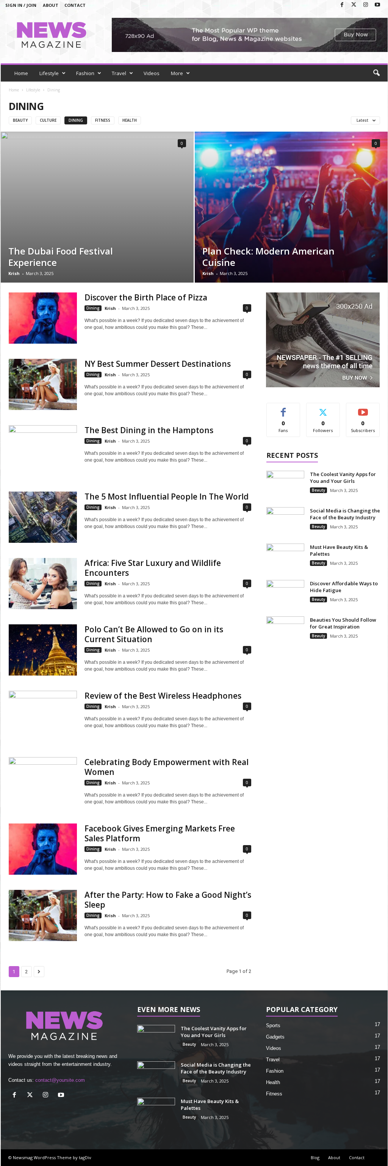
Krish (14, 273)
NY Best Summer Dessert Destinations (157, 363)
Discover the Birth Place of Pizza (145, 297)
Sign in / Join (20, 5)
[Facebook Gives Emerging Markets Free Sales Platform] (43, 849)
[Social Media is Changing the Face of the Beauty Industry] (285, 521)
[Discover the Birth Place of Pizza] (43, 318)
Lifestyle (49, 73)
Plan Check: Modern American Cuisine (268, 257)
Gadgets (275, 1037)
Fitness (102, 120)
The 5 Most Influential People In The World (166, 496)
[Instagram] (365, 5)
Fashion (85, 73)
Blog (315, 1157)
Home (21, 73)
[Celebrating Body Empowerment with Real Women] (43, 782)
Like (283, 409)
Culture (48, 120)
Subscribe (363, 409)
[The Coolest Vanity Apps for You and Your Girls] (285, 485)
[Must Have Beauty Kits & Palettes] (285, 558)
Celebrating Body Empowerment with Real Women (166, 767)
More (177, 73)
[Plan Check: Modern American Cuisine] (291, 207)
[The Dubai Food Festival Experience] (97, 207)
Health (129, 120)
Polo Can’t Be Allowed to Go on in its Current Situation (153, 634)
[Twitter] (353, 5)
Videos (152, 73)
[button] (376, 73)
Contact (75, 5)
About (50, 5)
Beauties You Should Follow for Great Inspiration (343, 623)
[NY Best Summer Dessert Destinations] (43, 384)
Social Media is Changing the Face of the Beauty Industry (345, 514)
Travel (119, 73)
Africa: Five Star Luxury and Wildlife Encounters (152, 568)
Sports (273, 1025)
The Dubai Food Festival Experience (60, 257)
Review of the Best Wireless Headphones (162, 695)
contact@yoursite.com (60, 1080)
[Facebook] (342, 5)
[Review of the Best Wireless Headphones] (43, 716)
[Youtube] (377, 5)
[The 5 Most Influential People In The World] (43, 517)
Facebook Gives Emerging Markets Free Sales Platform (159, 833)
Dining (76, 120)
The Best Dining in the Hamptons (148, 430)
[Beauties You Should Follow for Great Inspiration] (285, 630)
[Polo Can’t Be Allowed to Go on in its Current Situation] (43, 650)
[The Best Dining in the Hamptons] (43, 450)
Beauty (20, 120)
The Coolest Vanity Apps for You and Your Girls (343, 477)
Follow (323, 409)
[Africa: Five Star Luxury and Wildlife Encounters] (43, 583)
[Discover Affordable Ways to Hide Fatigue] (285, 594)
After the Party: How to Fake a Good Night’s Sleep (167, 899)
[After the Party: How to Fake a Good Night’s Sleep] (43, 915)
